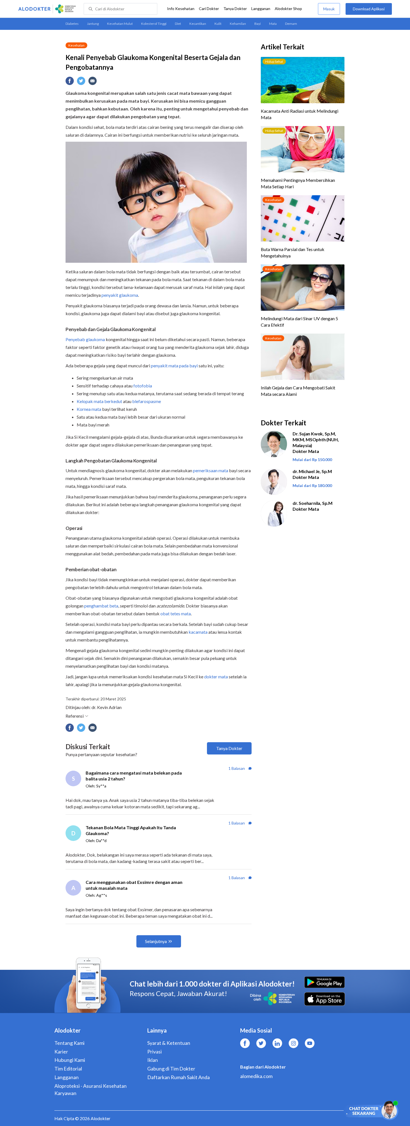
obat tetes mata (175, 613)
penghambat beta (101, 605)
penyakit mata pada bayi (174, 365)
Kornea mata (89, 409)
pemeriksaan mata (210, 470)
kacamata (198, 632)
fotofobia (142, 385)
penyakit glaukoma (120, 295)
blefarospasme (146, 401)
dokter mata (216, 676)
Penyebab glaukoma (85, 339)
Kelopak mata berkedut (99, 401)
